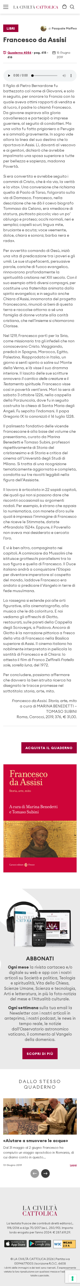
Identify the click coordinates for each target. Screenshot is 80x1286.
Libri (11, 28)
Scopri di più (40, 1053)
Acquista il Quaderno (49, 748)
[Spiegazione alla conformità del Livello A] (64, 1244)
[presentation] (35, 1173)
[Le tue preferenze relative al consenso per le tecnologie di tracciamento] (72, 1278)
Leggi (73, 1165)
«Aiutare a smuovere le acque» (35, 1140)
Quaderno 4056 (19, 53)
